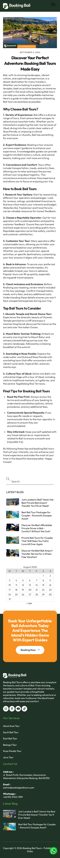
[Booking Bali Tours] (16, 7)
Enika (30, 851)
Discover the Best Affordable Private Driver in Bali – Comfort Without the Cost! (36, 528)
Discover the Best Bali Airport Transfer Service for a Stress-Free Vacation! (37, 553)
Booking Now (28, 649)
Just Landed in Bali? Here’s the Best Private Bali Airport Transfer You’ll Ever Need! (37, 502)
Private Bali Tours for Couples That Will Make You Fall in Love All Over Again (37, 541)
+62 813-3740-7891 (13, 796)
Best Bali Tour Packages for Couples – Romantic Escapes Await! (36, 515)
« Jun (29, 603)
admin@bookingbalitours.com (18, 787)
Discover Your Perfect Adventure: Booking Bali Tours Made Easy (30, 63)
